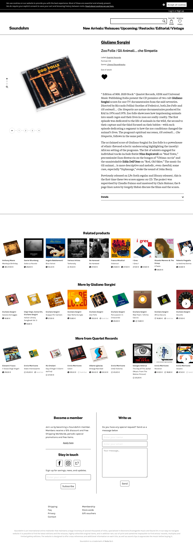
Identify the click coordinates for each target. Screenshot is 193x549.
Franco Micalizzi (118, 260)
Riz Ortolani (51, 366)
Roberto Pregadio (183, 260)
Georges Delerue (140, 366)
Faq (50, 510)
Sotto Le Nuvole (30, 263)
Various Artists (74, 260)
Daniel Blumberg (31, 260)
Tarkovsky (72, 263)
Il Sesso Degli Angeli (10, 369)
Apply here (68, 442)
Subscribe (68, 486)
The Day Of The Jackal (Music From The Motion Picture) (142, 371)
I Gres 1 (136, 263)
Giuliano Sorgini (115, 42)
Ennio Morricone (31, 366)
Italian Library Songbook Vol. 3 (30, 319)
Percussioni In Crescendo (117, 316)
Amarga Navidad (96, 369)
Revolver (158, 369)
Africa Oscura (160, 315)
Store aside (88, 510)
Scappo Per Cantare (54, 315)
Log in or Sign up (176, 11)
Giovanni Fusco (8, 366)
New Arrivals (93, 28)
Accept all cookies (177, 4)
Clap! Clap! (28, 312)
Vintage (177, 28)
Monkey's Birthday (10, 263)
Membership (88, 506)
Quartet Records (114, 57)
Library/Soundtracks (116, 64)
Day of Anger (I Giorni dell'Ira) (54, 370)
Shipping (52, 506)
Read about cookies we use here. (99, 6)
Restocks (146, 28)
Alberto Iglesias (96, 366)
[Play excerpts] (12, 130)
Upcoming (129, 28)
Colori (70, 369)
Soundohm (19, 28)
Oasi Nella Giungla (75, 315)
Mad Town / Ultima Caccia (140, 316)
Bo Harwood (94, 260)
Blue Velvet (50, 263)
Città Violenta (116, 369)
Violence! (115, 263)
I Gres (135, 260)
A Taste (158, 266)
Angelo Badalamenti (54, 260)
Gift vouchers (89, 513)
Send (125, 483)
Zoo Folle (93, 315)
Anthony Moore (8, 260)
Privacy (51, 513)
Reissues (112, 28)
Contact (52, 516)
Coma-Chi (38, 312)
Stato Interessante (32, 369)
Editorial (162, 28)
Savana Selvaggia (9, 315)
